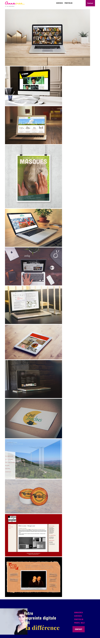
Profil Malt (79, 622)
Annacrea (78, 612)
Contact (90, 3)
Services (59, 3)
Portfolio (68, 3)
